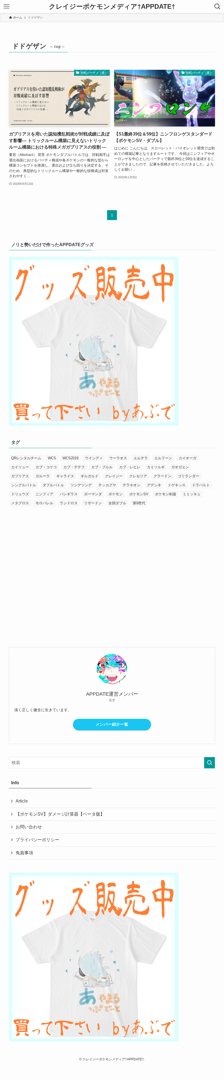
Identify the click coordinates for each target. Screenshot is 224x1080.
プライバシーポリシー (37, 839)
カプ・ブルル (102, 467)
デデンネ (154, 485)
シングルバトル (23, 485)
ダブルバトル (53, 485)
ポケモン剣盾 (165, 494)
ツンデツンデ (81, 485)
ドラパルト (201, 485)
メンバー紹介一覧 (112, 724)
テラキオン (131, 485)
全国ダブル (117, 503)
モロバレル (44, 503)
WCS (52, 458)
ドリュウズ (20, 494)
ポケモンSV (138, 494)
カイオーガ (187, 458)
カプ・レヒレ (129, 467)
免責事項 (24, 852)
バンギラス (69, 494)
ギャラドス (65, 476)
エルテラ (141, 458)
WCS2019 (70, 458)
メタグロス (20, 503)
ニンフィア (44, 494)
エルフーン (163, 458)
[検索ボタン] (217, 6)
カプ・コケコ (46, 467)
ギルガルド (89, 476)
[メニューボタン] (6, 6)
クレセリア (138, 476)
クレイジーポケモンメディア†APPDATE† (112, 6)
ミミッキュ (192, 494)
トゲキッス (176, 485)
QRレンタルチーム (26, 458)
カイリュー (20, 467)
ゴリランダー (188, 476)
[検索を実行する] (209, 762)
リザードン (93, 503)
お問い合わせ (29, 827)
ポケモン (115, 494)
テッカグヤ (107, 485)
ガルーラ (43, 476)
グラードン (162, 476)
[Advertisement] (112, 567)
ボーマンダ (93, 494)
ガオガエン (180, 467)
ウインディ (94, 458)
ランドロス (69, 503)
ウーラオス (118, 458)
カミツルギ (156, 467)
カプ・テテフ (74, 467)
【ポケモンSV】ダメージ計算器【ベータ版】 (60, 814)
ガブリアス (20, 476)
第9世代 (139, 503)
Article (22, 801)
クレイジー (114, 476)
